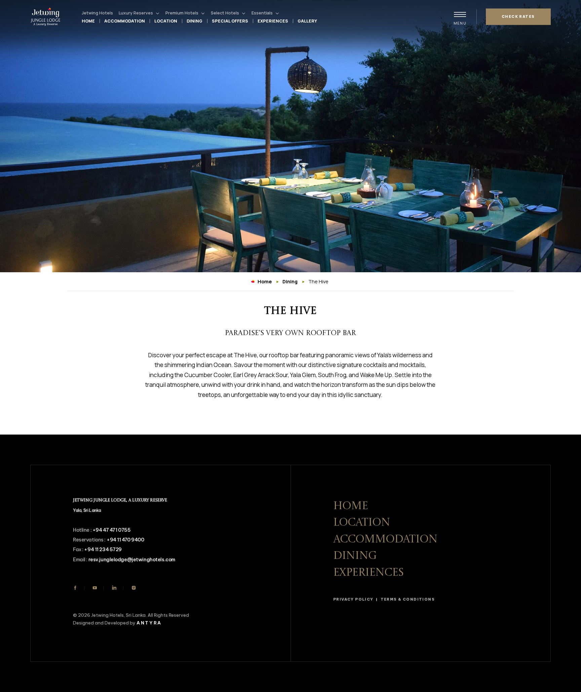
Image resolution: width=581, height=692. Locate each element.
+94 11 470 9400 (125, 540)
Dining (194, 21)
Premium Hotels (181, 13)
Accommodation (124, 21)
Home (88, 21)
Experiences (273, 21)
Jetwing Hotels (97, 13)
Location (165, 21)
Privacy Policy (353, 599)
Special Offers (230, 21)
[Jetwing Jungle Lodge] (47, 16)
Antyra (149, 623)
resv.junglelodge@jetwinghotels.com (131, 560)
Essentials (262, 13)
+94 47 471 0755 (111, 530)
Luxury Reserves (136, 13)
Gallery (307, 21)
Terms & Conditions (408, 599)
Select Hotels (225, 13)
